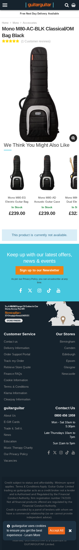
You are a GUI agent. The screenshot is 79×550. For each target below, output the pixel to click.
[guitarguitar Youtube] (58, 290)
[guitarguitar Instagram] (39, 290)
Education (10, 441)
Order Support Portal (17, 354)
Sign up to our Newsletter (39, 270)
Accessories (30, 22)
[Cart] (74, 5)
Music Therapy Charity (18, 447)
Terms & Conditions (16, 386)
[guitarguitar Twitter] (30, 290)
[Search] (67, 5)
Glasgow (69, 367)
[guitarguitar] (39, 4)
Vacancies (10, 460)
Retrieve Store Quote (17, 367)
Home (5, 22)
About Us (10, 415)
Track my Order (14, 360)
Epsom (70, 360)
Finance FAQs (13, 373)
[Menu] (11, 5)
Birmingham (67, 341)
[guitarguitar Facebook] (20, 290)
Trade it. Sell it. (13, 428)
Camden (69, 348)
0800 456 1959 (64, 415)
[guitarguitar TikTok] (49, 290)
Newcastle (68, 373)
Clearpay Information (17, 399)
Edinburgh (68, 354)
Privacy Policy (30, 279)
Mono (16, 22)
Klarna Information (15, 393)
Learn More (32, 535)
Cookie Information (16, 380)
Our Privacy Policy (16, 454)
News (7, 434)
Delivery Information (16, 348)
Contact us (11, 341)
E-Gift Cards (12, 421)
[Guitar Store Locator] (39, 313)
